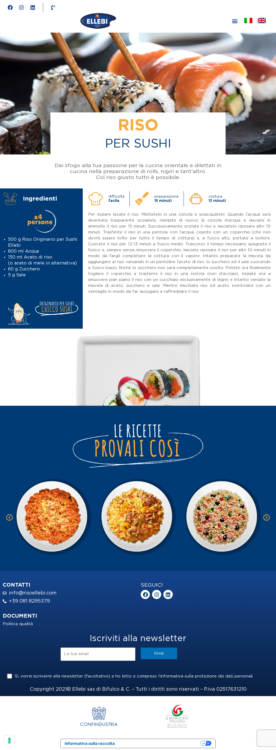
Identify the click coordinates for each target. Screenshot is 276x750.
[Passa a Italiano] (248, 21)
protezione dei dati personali (224, 676)
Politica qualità (18, 624)
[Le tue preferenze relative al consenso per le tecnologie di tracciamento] (9, 740)
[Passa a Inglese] (261, 21)
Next (266, 517)
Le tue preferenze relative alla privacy (160, 743)
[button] (234, 20)
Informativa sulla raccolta (90, 743)
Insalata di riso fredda (223, 513)
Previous (9, 517)
